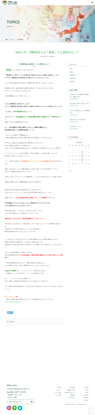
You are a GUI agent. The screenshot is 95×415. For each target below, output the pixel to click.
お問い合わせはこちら (15, 401)
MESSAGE (72, 78)
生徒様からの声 (71, 390)
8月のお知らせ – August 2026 (78, 119)
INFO (71, 69)
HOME (59, 387)
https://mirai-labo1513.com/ (13, 302)
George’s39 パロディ (76, 126)
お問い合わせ (71, 397)
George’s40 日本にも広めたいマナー (80, 103)
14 (82, 155)
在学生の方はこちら (70, 392)
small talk (72, 81)
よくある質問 (71, 387)
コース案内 (58, 395)
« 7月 (69, 170)
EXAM (71, 72)
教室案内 (73, 395)
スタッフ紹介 (58, 392)
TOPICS (86, 387)
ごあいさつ (58, 390)
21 (82, 159)
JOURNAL (52, 56)
